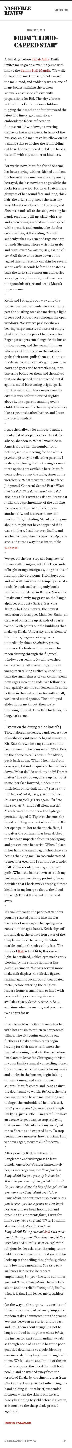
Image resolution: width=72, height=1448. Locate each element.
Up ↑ (65, 1441)
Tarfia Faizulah (18, 1422)
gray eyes (11, 547)
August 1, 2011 (36, 30)
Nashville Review (17, 10)
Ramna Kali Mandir (35, 70)
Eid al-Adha (40, 59)
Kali (21, 951)
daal (47, 1231)
